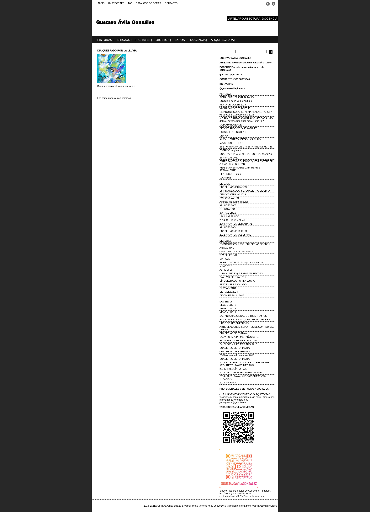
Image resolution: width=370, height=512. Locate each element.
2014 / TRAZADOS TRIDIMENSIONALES (240, 372)
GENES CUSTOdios (230, 174)
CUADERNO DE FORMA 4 (233, 333)
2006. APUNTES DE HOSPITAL (235, 223)
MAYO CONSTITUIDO (230, 143)
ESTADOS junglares (230, 150)
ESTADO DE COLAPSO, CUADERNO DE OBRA (244, 190)
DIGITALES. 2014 (228, 292)
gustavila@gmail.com (231, 74)
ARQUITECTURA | (223, 39)
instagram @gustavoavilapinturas (258, 505)
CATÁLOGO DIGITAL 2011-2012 (236, 251)
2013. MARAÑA (227, 382)
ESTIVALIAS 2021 (228, 157)
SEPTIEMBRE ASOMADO (232, 284)
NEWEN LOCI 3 (227, 305)
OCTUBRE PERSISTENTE (233, 132)
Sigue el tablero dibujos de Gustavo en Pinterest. (245, 490)
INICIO (101, 3)
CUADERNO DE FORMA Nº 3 (235, 348)
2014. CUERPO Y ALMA (232, 220)
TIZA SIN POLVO (228, 255)
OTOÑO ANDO (227, 209)
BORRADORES (227, 212)
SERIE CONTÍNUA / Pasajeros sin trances (241, 262)
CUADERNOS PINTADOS (233, 187)
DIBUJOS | (124, 39)
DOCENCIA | (198, 39)
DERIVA (223, 135)
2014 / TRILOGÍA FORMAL (233, 369)
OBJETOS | (163, 39)
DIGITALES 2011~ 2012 (231, 295)
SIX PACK (224, 259)
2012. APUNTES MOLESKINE (235, 234)
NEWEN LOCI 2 (227, 308)
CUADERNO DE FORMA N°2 (234, 351)
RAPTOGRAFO (116, 3)
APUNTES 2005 (227, 205)
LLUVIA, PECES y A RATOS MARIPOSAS (241, 273)
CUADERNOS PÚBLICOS (233, 231)
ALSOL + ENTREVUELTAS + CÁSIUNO (240, 139)
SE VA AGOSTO (227, 288)
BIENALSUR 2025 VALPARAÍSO (236, 97)
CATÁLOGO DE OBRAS (148, 3)
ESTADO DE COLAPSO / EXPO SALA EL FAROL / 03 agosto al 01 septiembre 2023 (245, 113)
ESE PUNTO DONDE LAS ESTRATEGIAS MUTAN (245, 146)
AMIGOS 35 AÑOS (229, 198)
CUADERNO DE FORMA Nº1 (234, 359)
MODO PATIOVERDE (230, 124)
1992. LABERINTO (229, 216)
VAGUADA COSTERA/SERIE (234, 108)
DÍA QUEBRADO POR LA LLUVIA (237, 281)
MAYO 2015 (225, 266)
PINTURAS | (105, 39)
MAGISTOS (225, 177)
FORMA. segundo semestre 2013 (236, 355)
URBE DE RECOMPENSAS (234, 323)
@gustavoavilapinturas (232, 88)
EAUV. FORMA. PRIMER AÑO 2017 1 (239, 337)
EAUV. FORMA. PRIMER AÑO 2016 (238, 340)
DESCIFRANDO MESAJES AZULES (238, 128)
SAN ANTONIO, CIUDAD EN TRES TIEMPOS (243, 316)
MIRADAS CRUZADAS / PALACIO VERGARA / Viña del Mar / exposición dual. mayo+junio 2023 (246, 119)
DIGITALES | (143, 39)
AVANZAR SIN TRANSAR (232, 277)
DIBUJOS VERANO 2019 (232, 194)
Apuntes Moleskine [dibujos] (234, 201)
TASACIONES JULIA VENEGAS (236, 407)
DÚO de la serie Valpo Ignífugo (235, 101)
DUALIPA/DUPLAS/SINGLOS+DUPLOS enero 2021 (246, 154)
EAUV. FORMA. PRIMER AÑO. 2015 (238, 344)
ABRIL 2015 (225, 270)
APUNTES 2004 (227, 227)
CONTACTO (171, 3)
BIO (130, 3)
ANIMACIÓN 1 (227, 248)
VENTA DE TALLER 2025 (232, 104)
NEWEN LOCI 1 (227, 312)
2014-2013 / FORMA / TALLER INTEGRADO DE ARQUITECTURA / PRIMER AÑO (244, 364)
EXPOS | (180, 39)
